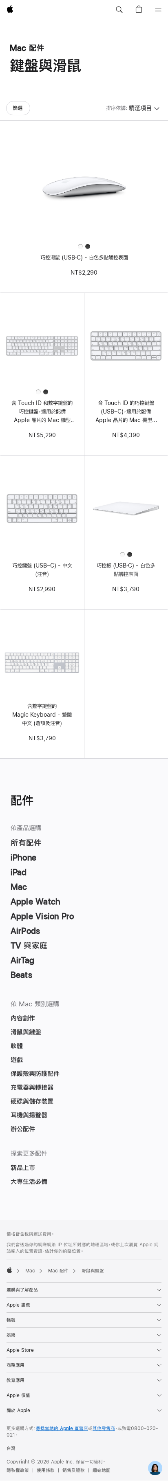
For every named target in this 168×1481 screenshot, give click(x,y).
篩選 (17, 108)
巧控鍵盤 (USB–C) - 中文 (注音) (42, 570)
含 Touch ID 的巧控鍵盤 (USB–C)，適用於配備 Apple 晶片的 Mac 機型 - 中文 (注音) (126, 412)
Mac (30, 1270)
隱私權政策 (18, 1470)
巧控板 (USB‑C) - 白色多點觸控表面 (126, 570)
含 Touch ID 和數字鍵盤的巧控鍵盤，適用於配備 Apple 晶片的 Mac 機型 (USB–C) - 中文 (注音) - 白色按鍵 (42, 412)
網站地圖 (102, 1470)
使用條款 (46, 1470)
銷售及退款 (73, 1470)
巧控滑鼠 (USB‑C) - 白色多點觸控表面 (84, 257)
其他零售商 (104, 1428)
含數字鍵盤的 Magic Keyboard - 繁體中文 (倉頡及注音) (42, 714)
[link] (155, 1468)
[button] (119, 10)
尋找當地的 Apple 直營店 (62, 1428)
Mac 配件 (58, 1270)
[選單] (158, 10)
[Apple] (9, 1270)
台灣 (11, 1448)
